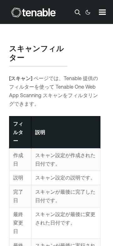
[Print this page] (30, 58)
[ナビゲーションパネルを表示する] (102, 12)
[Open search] (77, 12)
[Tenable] (33, 12)
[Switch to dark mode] (88, 12)
